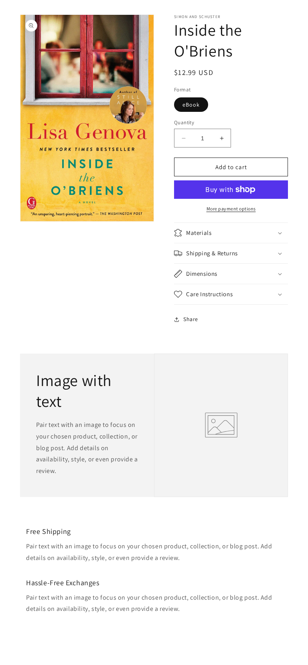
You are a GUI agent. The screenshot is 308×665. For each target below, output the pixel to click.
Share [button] (190, 319)
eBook (191, 104)
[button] (231, 233)
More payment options (231, 209)
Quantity (184, 122)
